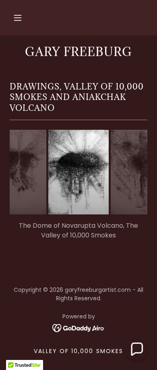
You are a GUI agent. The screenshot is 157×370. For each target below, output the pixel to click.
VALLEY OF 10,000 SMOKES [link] (78, 351)
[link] (78, 327)
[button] (18, 18)
